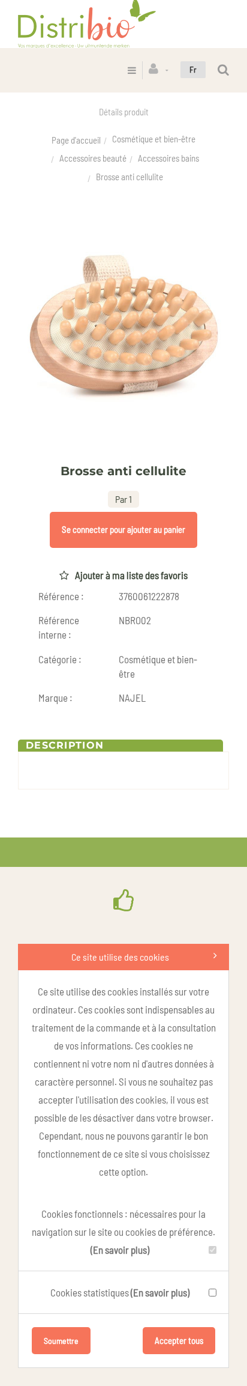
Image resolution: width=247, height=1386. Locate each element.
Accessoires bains (168, 158)
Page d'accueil (76, 140)
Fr (193, 69)
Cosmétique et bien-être (153, 138)
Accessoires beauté (92, 158)
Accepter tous (179, 1340)
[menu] (132, 70)
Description (65, 745)
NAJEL (132, 697)
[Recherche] (223, 70)
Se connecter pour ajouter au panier (123, 529)
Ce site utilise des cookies (120, 956)
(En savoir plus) (120, 1250)
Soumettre (61, 1341)
